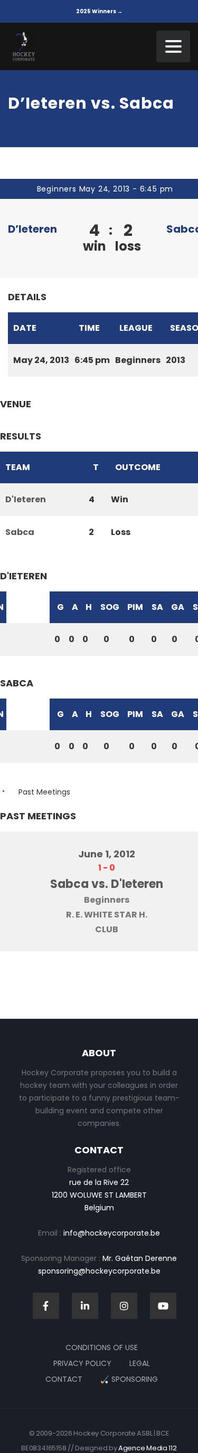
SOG (109, 607)
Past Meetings (44, 792)
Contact (63, 1379)
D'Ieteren (25, 499)
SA (157, 607)
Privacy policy (82, 1363)
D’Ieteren (32, 229)
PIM (135, 607)
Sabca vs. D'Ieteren (106, 884)
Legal (139, 1363)
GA (177, 607)
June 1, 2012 (106, 854)
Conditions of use (101, 1347)
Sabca (19, 532)
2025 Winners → (99, 11)
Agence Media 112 (147, 1448)
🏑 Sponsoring (129, 1379)
